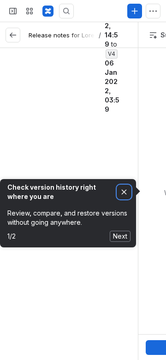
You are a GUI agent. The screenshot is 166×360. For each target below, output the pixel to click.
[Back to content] (13, 35)
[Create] (134, 11)
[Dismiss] (124, 192)
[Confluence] (48, 11)
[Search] (66, 11)
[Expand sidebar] (13, 11)
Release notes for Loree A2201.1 (75, 35)
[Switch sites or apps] (29, 11)
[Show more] (153, 11)
